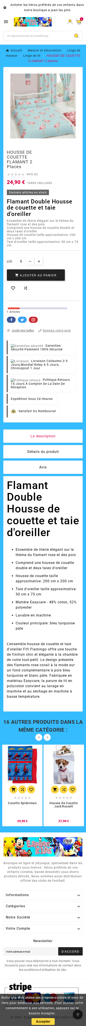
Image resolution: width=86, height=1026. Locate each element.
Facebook (11, 320)
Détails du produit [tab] (43, 452)
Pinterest (33, 320)
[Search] (76, 36)
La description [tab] (43, 436)
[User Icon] (70, 21)
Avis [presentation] (43, 467)
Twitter (22, 320)
